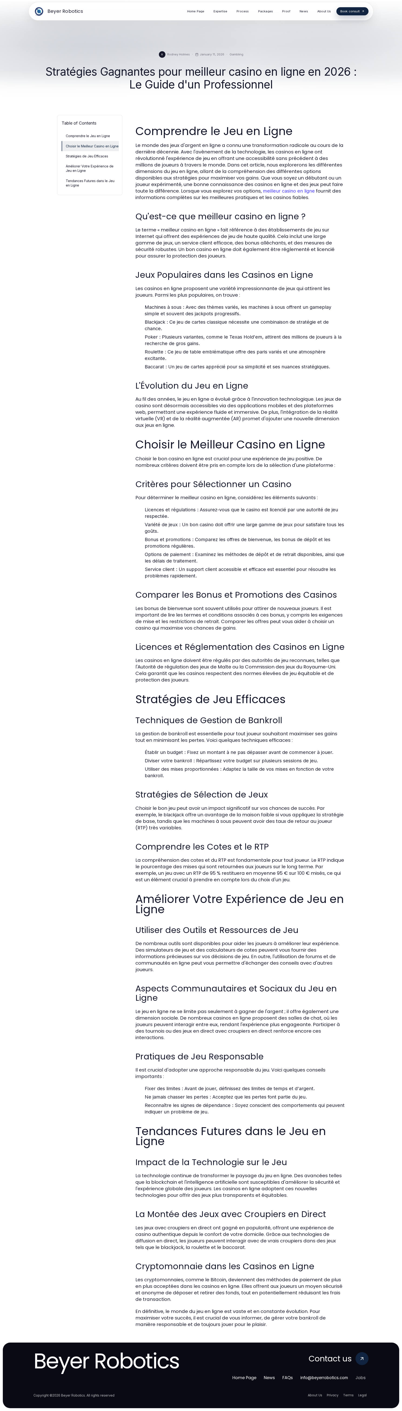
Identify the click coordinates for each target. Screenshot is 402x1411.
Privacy (332, 1395)
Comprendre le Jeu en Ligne (88, 136)
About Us (315, 1395)
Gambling (236, 54)
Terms (348, 1395)
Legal (362, 1395)
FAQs (287, 1377)
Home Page (244, 1377)
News (269, 1377)
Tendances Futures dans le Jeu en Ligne (90, 183)
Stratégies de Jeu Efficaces (87, 156)
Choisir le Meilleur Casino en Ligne (92, 146)
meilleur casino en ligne (289, 191)
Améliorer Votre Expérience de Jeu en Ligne (90, 168)
